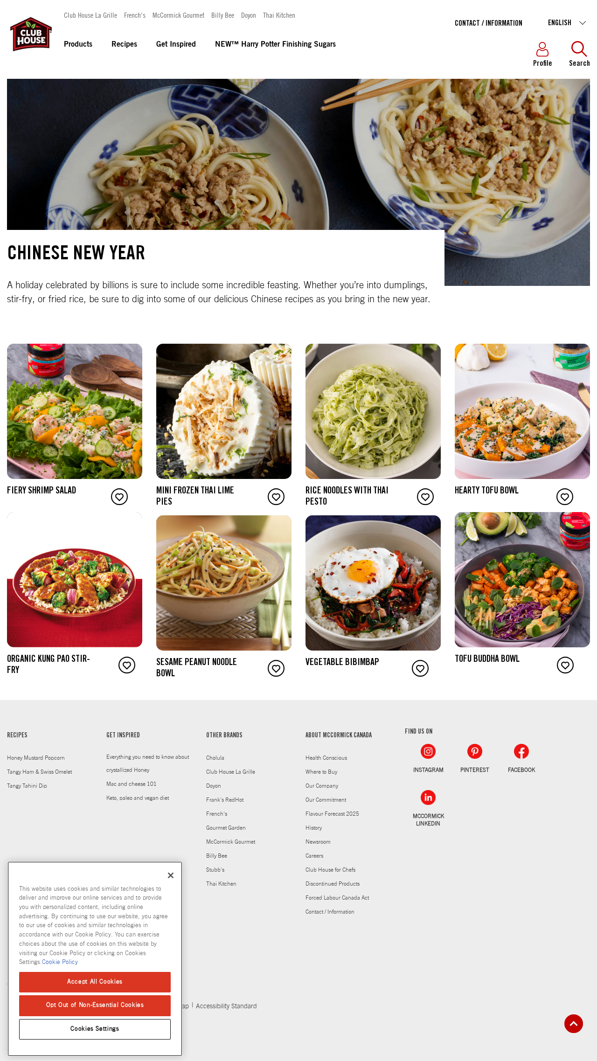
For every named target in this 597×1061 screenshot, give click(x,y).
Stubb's (215, 870)
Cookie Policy (60, 962)
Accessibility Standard (226, 1006)
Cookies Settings (94, 1029)
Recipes (124, 45)
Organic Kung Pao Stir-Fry (48, 665)
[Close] (170, 875)
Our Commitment (325, 800)
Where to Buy (321, 772)
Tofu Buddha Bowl (487, 660)
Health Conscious (326, 758)
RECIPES (17, 736)
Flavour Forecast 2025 (332, 814)
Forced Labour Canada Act (337, 898)
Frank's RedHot (224, 800)
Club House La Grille (90, 14)
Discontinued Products (332, 884)
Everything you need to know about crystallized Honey (147, 763)
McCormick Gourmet (178, 14)
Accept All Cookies (95, 982)
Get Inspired (176, 45)
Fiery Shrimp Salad (41, 491)
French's (135, 14)
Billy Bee (222, 14)
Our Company (321, 786)
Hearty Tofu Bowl (487, 491)
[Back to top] (573, 1023)
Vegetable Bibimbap (342, 663)
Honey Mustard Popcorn (36, 758)
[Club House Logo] (30, 55)
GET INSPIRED (123, 736)
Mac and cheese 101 (131, 784)
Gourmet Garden (226, 828)
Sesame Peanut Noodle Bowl (196, 669)
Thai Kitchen (279, 14)
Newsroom (318, 842)
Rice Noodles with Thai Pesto (347, 497)
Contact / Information (488, 24)
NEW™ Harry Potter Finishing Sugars (275, 45)
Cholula (215, 758)
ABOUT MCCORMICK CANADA (338, 736)
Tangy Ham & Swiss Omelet (39, 772)
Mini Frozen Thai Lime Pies (195, 497)
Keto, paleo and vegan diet (137, 798)
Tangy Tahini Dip (27, 786)
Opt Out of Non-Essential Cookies (95, 1005)
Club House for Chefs (330, 870)
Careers (314, 856)
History (313, 828)
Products (78, 45)
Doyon (248, 14)
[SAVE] (119, 496)
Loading (15, 693)
